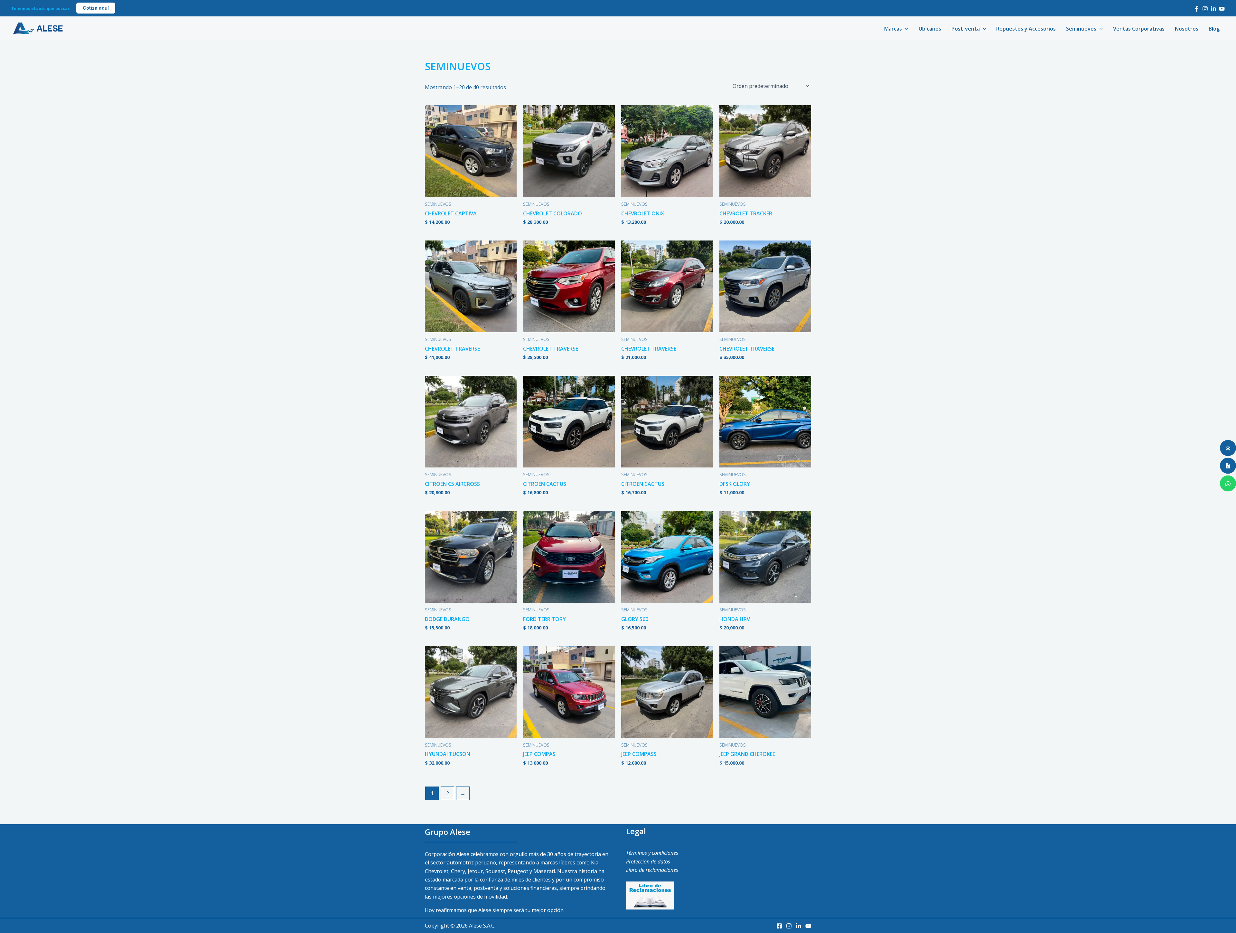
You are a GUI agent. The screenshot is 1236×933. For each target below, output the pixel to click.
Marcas (893, 28)
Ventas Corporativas (1139, 28)
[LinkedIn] (1213, 9)
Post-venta (965, 28)
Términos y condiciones (652, 852)
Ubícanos (930, 28)
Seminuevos (1081, 28)
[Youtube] (1222, 9)
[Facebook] (1197, 9)
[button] (95, 8)
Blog (1214, 28)
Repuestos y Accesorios (1026, 28)
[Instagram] (1205, 9)
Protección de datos (648, 861)
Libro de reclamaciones (652, 869)
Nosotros (1186, 28)
